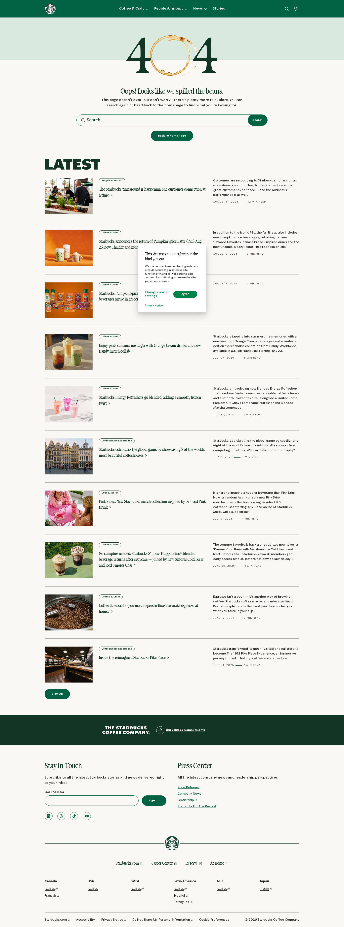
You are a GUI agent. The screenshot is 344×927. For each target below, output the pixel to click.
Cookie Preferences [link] (214, 919)
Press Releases (188, 787)
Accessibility (85, 919)
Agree (185, 294)
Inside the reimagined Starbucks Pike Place (132, 657)
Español (179, 895)
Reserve (192, 863)
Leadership (186, 800)
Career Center (162, 863)
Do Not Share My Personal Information (161, 919)
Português (181, 902)
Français (50, 895)
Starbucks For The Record (197, 806)
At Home (217, 863)
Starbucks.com (127, 863)
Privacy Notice (154, 306)
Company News (189, 793)
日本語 (264, 889)
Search (258, 120)
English (50, 889)
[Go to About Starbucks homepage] (50, 8)
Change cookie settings (156, 294)
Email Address (54, 792)
